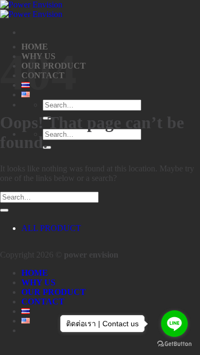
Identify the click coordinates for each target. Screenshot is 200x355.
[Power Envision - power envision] (31, 9)
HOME (34, 272)
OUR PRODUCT (53, 291)
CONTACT (43, 301)
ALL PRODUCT (51, 228)
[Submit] (4, 210)
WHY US (38, 282)
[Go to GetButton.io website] (174, 344)
